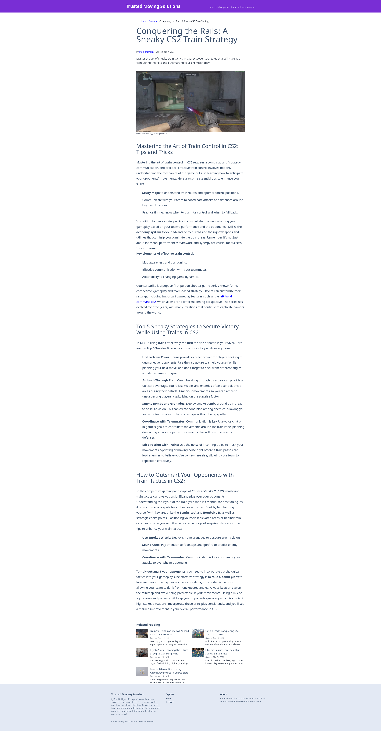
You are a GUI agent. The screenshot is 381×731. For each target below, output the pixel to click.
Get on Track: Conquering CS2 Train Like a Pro (222, 632)
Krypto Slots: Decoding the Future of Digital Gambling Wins (169, 651)
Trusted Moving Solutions (153, 6)
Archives (170, 702)
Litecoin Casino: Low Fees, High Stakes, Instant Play (222, 651)
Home (143, 21)
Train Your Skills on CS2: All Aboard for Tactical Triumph (169, 632)
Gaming (153, 21)
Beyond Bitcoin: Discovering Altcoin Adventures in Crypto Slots (169, 670)
